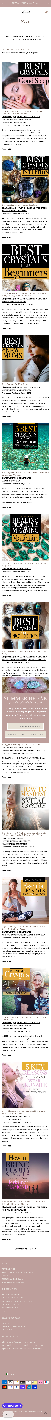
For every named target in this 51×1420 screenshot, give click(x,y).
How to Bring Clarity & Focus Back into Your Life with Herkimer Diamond (23, 1203)
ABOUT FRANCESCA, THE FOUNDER (17, 1272)
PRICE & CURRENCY (10, 1294)
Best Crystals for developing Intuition (19, 205)
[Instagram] (7, 1400)
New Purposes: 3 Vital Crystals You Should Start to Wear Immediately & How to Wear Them (24, 834)
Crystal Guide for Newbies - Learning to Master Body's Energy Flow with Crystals (24, 294)
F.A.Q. (4, 1311)
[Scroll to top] (45, 1413)
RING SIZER (7, 1330)
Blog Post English (9, 117)
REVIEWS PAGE (8, 1269)
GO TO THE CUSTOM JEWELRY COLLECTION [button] (25, 734)
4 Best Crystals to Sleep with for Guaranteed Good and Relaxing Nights (23, 112)
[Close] (46, 680)
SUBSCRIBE (7, 1323)
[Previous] (3, 3)
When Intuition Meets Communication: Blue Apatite (23, 1345)
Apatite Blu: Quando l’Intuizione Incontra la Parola (22, 1349)
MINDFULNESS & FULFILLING (14, 122)
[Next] (48, 3)
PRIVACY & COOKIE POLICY (13, 1298)
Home (8, 37)
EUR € (13, 1374)
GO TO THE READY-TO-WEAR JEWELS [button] (25, 726)
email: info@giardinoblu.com (13, 1282)
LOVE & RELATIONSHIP (11, 1119)
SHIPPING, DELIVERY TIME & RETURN (17, 1301)
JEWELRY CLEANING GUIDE (14, 1327)
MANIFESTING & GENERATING (14, 211)
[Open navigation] (6, 12)
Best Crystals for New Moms (15, 384)
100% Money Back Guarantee (14, 1279)
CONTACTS (7, 1276)
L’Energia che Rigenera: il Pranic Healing (18, 1342)
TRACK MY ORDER (10, 1308)
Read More (6, 149)
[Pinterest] (3, 1400)
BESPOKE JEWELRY (10, 1304)
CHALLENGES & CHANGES (28, 117)
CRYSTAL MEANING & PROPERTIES (16, 120)
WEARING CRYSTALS (11, 481)
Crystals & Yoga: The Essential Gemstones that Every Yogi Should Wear (24, 927)
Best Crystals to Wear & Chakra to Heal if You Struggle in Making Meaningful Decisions (23, 743)
